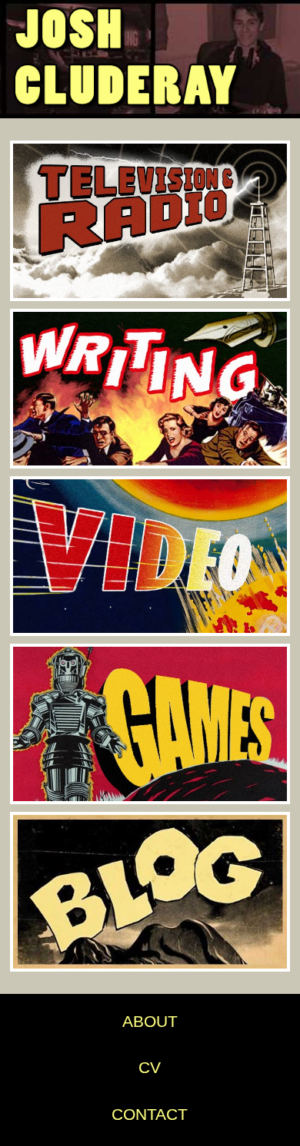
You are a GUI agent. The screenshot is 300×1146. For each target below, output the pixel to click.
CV (149, 1067)
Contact (150, 1114)
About (150, 1021)
